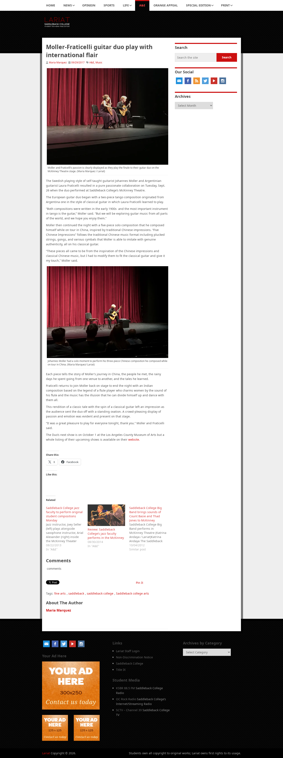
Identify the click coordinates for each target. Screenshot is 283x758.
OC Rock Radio (126, 699)
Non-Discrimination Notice (134, 657)
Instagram (222, 80)
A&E (142, 5)
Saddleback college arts (132, 593)
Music (99, 62)
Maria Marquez (58, 62)
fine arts (60, 593)
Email (179, 80)
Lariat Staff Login (128, 651)
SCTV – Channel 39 (129, 710)
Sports (109, 5)
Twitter (205, 80)
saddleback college (100, 593)
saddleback (76, 593)
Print (225, 5)
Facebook (188, 80)
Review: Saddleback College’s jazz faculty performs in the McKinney (106, 533)
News (67, 5)
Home (50, 5)
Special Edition (198, 5)
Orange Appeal (166, 5)
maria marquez (58, 610)
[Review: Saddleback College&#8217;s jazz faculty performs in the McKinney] (106, 515)
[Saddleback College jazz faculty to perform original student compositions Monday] (67, 527)
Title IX (121, 670)
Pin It (139, 583)
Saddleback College (129, 663)
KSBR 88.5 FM (125, 688)
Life (126, 5)
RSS (196, 80)
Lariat (46, 753)
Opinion (88, 5)
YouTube (214, 80)
